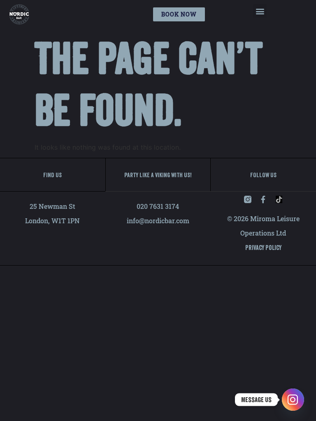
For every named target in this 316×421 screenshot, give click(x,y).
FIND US (52, 175)
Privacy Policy (263, 247)
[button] (260, 11)
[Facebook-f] (263, 199)
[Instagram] (293, 400)
